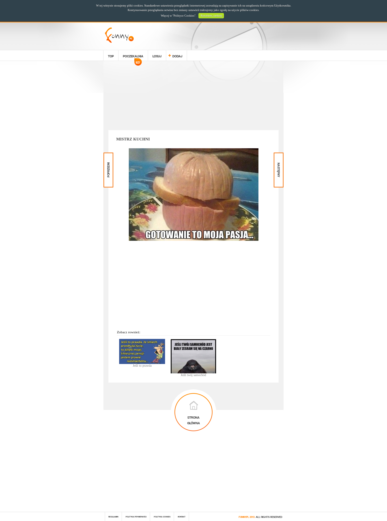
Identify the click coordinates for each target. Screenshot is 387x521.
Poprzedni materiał (107, 156)
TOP (111, 55)
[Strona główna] (119, 41)
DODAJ (177, 55)
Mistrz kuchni (133, 139)
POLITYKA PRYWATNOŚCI (136, 516)
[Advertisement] (193, 96)
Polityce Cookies (184, 15)
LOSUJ (157, 55)
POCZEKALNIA (133, 57)
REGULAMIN (113, 516)
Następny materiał (278, 156)
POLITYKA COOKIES (162, 516)
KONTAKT (181, 516)
